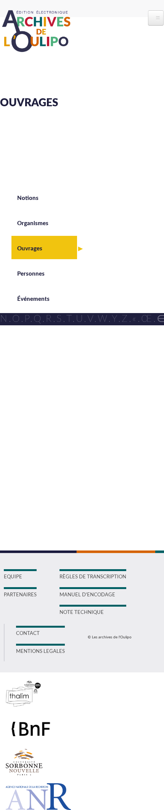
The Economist (67, 392)
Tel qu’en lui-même (72, 368)
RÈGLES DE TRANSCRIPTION (92, 577)
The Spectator (66, 416)
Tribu (54, 500)
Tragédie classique (71, 464)
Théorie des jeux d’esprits (81, 428)
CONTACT (28, 633)
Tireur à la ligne (67, 452)
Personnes (31, 274)
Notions (28, 198)
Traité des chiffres (71, 476)
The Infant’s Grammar (77, 404)
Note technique (81, 612)
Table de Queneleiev (74, 332)
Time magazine (67, 440)
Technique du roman (75, 356)
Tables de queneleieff (75, 344)
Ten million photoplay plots (82, 380)
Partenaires (20, 594)
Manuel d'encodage (87, 594)
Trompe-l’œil (65, 512)
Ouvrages (29, 249)
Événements (33, 299)
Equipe (13, 577)
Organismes (32, 223)
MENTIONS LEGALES (40, 651)
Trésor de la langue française (85, 488)
